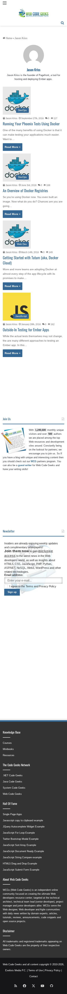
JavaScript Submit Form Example (21, 869)
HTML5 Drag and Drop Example (20, 863)
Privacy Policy (47, 586)
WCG (33, 461)
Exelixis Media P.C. (15, 970)
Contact (33, 976)
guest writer (25, 465)
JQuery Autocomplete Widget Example (23, 826)
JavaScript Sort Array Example (19, 845)
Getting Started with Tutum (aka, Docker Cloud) (30, 260)
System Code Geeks (14, 787)
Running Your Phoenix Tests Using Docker (31, 123)
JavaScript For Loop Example (19, 832)
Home (8, 38)
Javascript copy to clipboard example (23, 820)
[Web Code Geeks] (33, 12)
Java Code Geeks (12, 781)
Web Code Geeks (12, 794)
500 (50, 433)
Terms (30, 586)
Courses (7, 743)
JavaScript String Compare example (22, 857)
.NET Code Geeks (13, 775)
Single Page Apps (12, 814)
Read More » (12, 146)
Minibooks (8, 749)
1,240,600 (40, 430)
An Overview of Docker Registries (25, 190)
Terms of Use (35, 970)
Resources (8, 755)
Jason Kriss (33, 69)
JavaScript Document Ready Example (23, 851)
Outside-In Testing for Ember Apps (26, 329)
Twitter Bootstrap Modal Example (21, 839)
